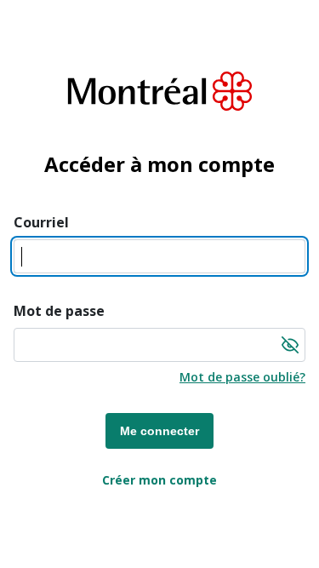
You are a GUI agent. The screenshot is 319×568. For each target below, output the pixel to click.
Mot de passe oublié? (242, 377)
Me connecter (159, 431)
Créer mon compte (159, 480)
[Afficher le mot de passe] (290, 345)
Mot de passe (59, 310)
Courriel (41, 222)
